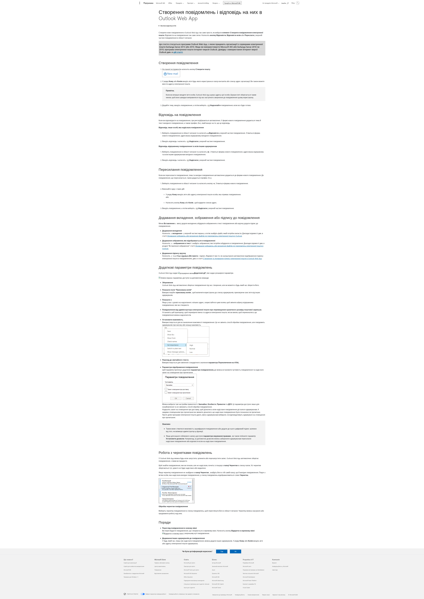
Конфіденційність (240, 595)
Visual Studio (246, 587)
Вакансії (274, 563)
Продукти (179, 3)
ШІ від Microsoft (216, 563)
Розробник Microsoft (248, 563)
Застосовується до (168, 26)
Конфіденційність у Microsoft (280, 566)
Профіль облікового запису (161, 563)
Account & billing (203, 3)
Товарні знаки (266, 595)
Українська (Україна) (132, 594)
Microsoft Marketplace (249, 577)
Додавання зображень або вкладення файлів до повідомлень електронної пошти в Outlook (204, 236)
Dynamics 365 (216, 573)
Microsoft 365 (160, 3)
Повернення (157, 570)
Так (221, 551)
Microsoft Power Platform (249, 580)
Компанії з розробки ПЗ (249, 584)
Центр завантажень (160, 566)
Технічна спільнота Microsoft (251, 573)
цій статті (178, 52)
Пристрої (190, 3)
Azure (213, 570)
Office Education (188, 577)
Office (170, 3)
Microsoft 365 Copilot (218, 584)
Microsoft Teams (216, 587)
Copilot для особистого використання (134, 566)
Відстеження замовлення (161, 573)
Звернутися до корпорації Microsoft (222, 595)
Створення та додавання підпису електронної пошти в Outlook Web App (232, 258)
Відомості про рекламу (279, 595)
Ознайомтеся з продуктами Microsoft (134, 573)
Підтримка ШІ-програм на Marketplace (253, 570)
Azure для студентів (189, 587)
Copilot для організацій (130, 563)
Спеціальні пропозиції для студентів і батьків (196, 584)
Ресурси (215, 3)
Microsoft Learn (247, 566)
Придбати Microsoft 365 (232, 3)
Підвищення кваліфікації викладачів (194, 580)
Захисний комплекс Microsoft (220, 566)
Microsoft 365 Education (190, 573)
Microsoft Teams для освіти (191, 570)
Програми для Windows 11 (131, 577)
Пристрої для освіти (189, 566)
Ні (235, 551)
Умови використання (253, 595)
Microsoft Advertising (217, 580)
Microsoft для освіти (189, 563)
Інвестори (275, 570)
